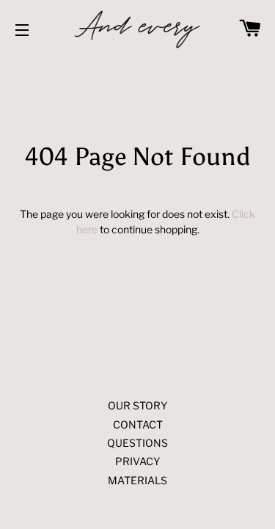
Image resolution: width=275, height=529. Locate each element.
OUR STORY (137, 405)
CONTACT (138, 424)
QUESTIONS (137, 443)
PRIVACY (137, 461)
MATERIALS (137, 480)
